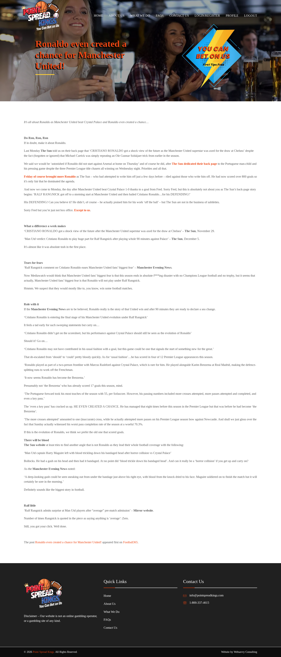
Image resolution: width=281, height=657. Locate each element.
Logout (250, 15)
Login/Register (207, 15)
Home (98, 15)
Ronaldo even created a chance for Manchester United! (68, 542)
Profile (232, 15)
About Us (116, 15)
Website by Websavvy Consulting (239, 652)
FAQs (160, 15)
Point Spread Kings (43, 652)
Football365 (130, 542)
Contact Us (179, 15)
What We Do (140, 15)
